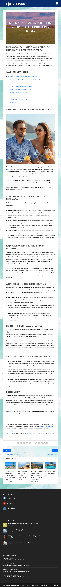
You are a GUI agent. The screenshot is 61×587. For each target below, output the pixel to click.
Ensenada (8, 54)
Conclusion (13, 102)
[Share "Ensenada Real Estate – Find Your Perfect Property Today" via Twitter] (21, 443)
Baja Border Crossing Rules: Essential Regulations (20, 542)
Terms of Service (43, 585)
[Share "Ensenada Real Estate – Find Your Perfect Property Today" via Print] (30, 443)
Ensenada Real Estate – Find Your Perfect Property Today (22, 76)
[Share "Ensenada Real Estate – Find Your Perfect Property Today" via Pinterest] (24, 443)
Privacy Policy (34, 585)
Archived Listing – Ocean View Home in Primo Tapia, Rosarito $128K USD (10, 475)
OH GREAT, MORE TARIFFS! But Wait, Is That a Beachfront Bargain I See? (26, 524)
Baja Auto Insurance (31, 433)
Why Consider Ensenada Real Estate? (20, 83)
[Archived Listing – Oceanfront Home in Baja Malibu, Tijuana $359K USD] (37, 465)
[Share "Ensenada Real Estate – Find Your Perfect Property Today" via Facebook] (18, 443)
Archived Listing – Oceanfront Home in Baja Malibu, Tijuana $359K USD (37, 475)
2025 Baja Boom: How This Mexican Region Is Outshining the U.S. (24, 536)
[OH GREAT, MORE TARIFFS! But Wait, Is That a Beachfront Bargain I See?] (5, 525)
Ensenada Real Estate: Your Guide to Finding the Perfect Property (27, 80)
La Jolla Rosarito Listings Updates (16, 530)
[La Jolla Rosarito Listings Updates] (5, 531)
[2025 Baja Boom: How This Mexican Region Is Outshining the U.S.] (5, 537)
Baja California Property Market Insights (20, 89)
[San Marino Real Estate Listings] (51, 465)
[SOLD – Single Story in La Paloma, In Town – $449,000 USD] (24, 465)
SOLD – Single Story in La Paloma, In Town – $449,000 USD (23, 474)
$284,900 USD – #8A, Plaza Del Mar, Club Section (17, 560)
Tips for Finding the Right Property (19, 99)
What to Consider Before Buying (18, 93)
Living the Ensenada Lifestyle (18, 96)
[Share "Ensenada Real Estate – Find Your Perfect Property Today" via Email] (27, 443)
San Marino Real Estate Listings (50, 472)
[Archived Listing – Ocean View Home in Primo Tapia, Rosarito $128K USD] (10, 465)
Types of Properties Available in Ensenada (21, 86)
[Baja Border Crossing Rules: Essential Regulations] (5, 543)
